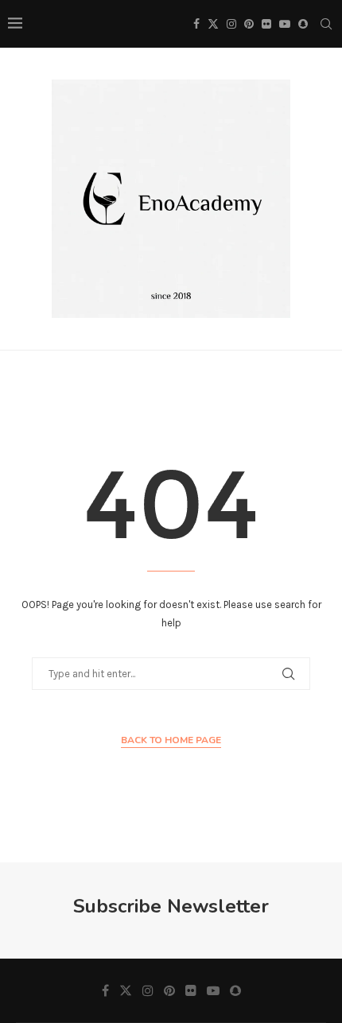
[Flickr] (266, 24)
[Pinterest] (249, 24)
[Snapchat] (303, 24)
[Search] (326, 24)
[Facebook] (196, 24)
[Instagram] (231, 24)
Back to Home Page (171, 740)
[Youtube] (284, 24)
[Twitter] (213, 24)
